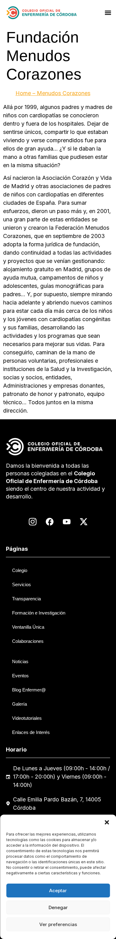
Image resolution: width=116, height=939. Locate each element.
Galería (19, 704)
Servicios (21, 584)
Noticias (20, 661)
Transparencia (26, 598)
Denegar (58, 907)
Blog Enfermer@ (29, 689)
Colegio (19, 570)
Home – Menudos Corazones (52, 93)
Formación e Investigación (38, 612)
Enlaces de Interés (31, 732)
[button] (107, 822)
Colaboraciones (28, 641)
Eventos (20, 675)
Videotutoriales (27, 718)
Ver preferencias (58, 924)
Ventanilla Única (28, 627)
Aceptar (58, 890)
